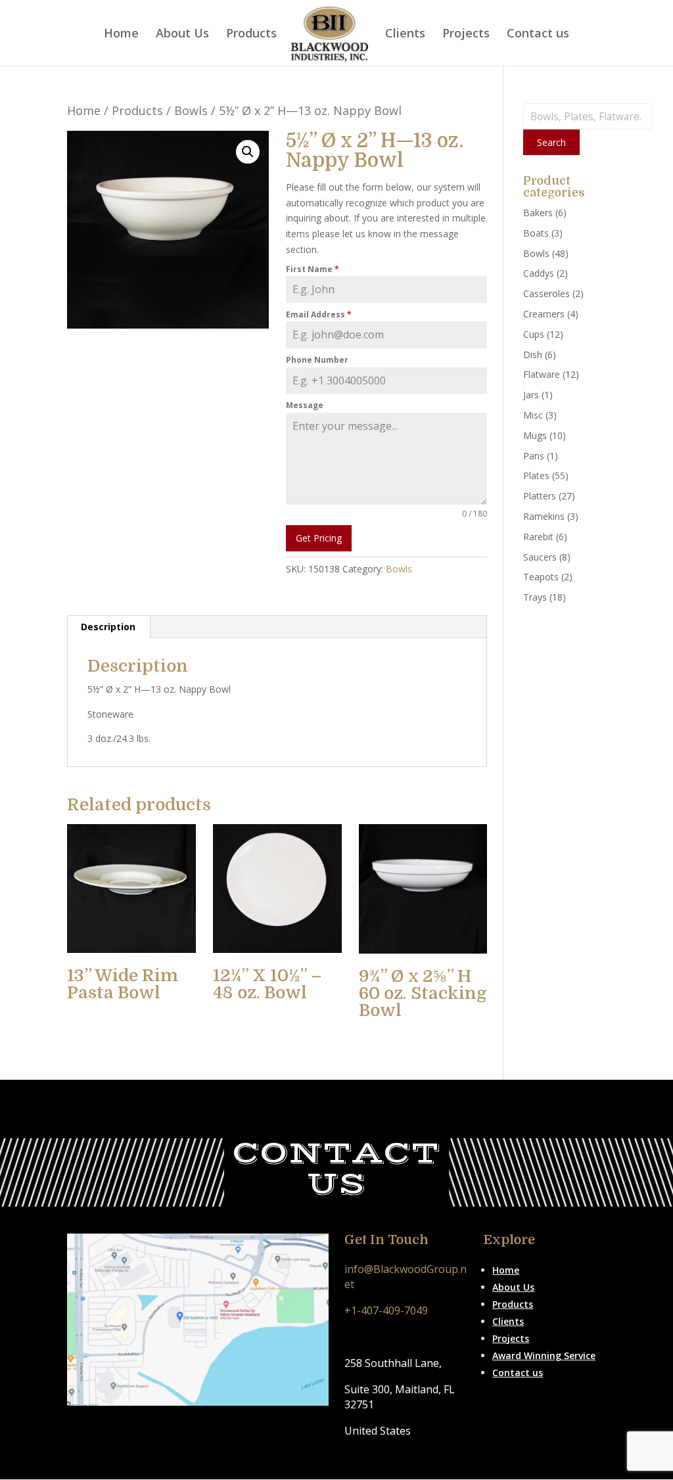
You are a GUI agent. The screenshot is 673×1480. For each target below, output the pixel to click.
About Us (182, 34)
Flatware (541, 374)
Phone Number (317, 359)
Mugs (535, 435)
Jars (531, 394)
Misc (533, 415)
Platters (539, 496)
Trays (535, 597)
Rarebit (538, 536)
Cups (533, 334)
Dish (532, 354)
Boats (536, 233)
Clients (405, 34)
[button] (248, 152)
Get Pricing (319, 538)
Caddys (538, 273)
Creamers (544, 314)
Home (121, 34)
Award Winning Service (543, 1355)
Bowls (191, 110)
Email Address (319, 314)
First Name (312, 269)
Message (304, 405)
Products (251, 34)
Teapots (541, 576)
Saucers (540, 557)
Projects (466, 34)
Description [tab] (108, 626)
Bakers (538, 212)
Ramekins (544, 516)
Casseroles (546, 293)
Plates (536, 475)
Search (551, 142)
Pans (533, 456)
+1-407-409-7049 (386, 1310)
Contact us (538, 34)
